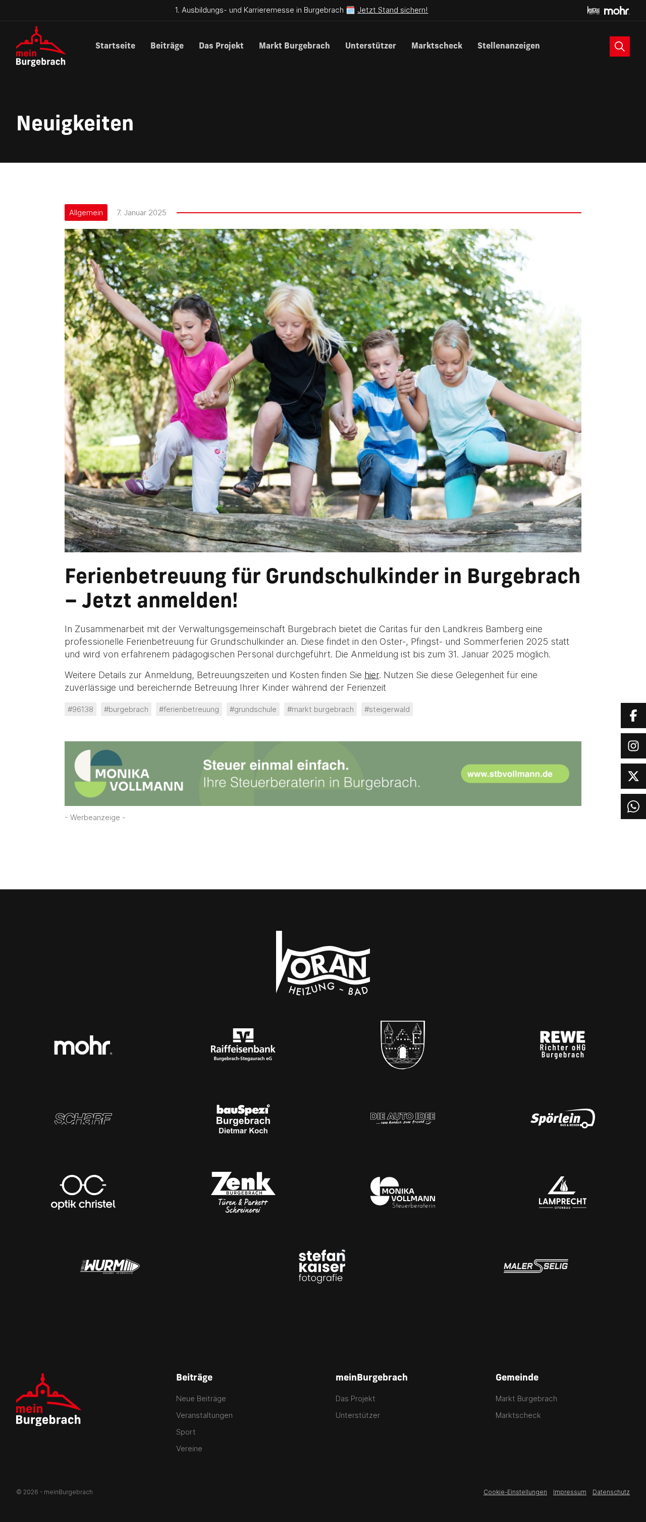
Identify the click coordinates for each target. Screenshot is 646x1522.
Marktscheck (436, 46)
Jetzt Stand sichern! (392, 10)
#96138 (80, 709)
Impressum (569, 1492)
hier (371, 675)
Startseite (115, 46)
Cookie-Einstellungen (515, 1492)
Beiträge (167, 46)
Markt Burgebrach (294, 46)
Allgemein (86, 212)
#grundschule (253, 709)
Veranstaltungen (204, 1415)
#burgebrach (126, 709)
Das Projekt (221, 46)
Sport (186, 1432)
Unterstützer (370, 46)
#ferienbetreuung (189, 709)
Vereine (189, 1448)
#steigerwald (387, 709)
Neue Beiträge (201, 1398)
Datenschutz (611, 1492)
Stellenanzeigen (508, 46)
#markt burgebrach (320, 709)
